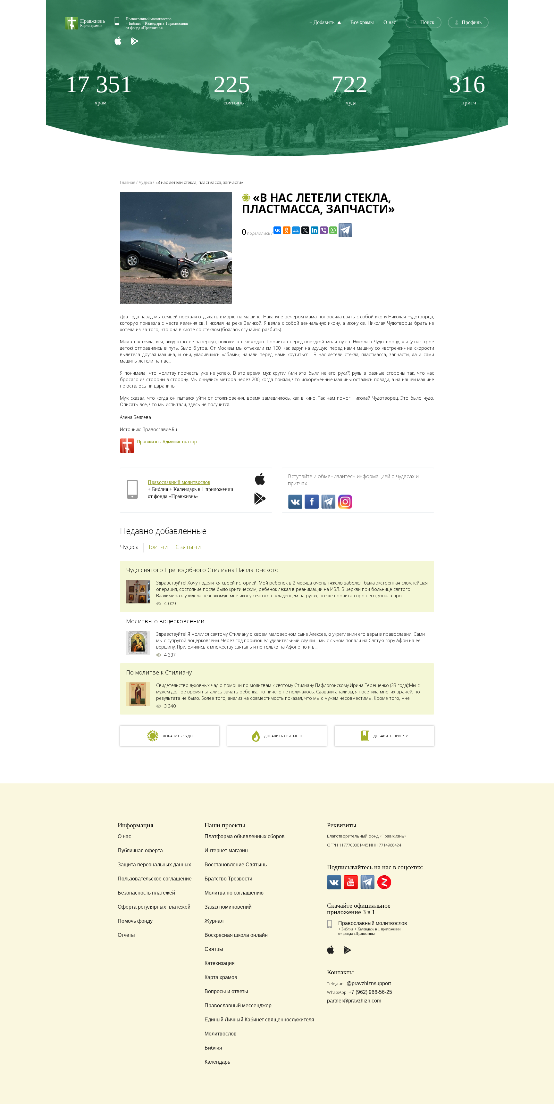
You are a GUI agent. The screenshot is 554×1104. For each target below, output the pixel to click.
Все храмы (362, 22)
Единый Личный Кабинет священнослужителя (259, 1019)
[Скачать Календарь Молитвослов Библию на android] (139, 41)
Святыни (188, 547)
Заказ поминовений (228, 907)
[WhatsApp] (333, 230)
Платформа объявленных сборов (245, 836)
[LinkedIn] (314, 230)
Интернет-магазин (226, 850)
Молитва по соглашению (234, 892)
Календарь (217, 1062)
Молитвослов (221, 1033)
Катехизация (220, 963)
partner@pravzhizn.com (354, 1000)
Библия (213, 1048)
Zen (384, 882)
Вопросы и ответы (226, 991)
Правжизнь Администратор (167, 441)
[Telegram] (345, 230)
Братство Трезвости (228, 878)
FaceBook (312, 502)
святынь (232, 89)
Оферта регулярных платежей (154, 907)
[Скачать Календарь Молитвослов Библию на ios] (122, 41)
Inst (345, 502)
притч (467, 89)
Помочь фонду (135, 921)
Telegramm (328, 502)
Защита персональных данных (154, 864)
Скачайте (339, 905)
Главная (127, 182)
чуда (349, 89)
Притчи (157, 547)
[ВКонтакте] (277, 230)
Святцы (214, 949)
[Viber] (324, 230)
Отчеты (126, 935)
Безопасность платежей (146, 892)
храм (98, 89)
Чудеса (129, 547)
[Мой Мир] (296, 230)
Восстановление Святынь (236, 864)
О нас (389, 22)
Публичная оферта (140, 850)
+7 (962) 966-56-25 (370, 992)
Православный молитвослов (179, 482)
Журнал (214, 921)
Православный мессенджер (238, 1005)
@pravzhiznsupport (369, 983)
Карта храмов (221, 977)
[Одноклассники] (286, 230)
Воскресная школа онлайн (236, 935)
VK (295, 502)
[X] (305, 230)
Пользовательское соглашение (155, 878)
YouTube (351, 882)
